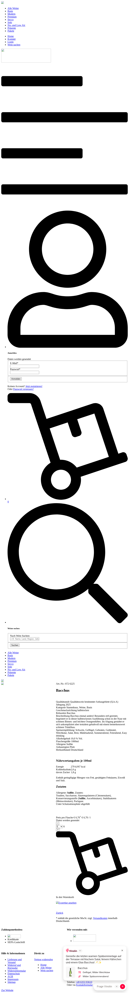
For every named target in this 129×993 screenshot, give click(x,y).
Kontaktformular (84, 985)
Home (11, 36)
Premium (12, 16)
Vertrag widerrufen (43, 959)
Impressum (13, 979)
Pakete (11, 31)
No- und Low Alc (16, 25)
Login (11, 42)
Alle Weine (13, 8)
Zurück (59, 912)
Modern (11, 14)
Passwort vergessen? (23, 389)
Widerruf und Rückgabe (14, 966)
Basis (10, 11)
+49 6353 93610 (84, 982)
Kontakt (12, 39)
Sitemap (12, 982)
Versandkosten (100, 918)
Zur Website (7, 990)
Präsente (12, 28)
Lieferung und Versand (15, 961)
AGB (10, 976)
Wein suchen (14, 44)
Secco (11, 19)
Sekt (10, 22)
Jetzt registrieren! (33, 386)
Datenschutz (14, 973)
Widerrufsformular (17, 970)
